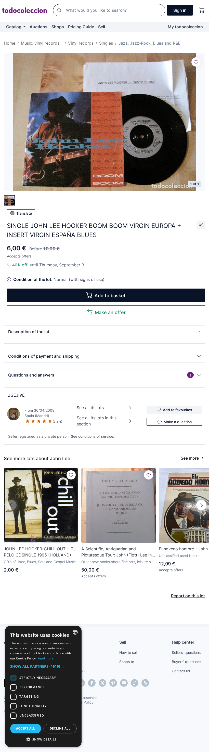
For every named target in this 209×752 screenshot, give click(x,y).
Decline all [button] (60, 728)
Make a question (178, 422)
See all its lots (90, 407)
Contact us (181, 671)
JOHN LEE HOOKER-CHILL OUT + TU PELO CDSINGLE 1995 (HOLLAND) (40, 551)
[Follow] (196, 62)
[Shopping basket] (202, 10)
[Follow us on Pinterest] (113, 683)
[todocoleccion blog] (145, 683)
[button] (104, 332)
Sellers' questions (186, 652)
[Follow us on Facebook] (92, 683)
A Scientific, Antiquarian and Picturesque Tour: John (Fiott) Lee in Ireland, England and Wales (116, 552)
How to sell (128, 652)
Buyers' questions (186, 661)
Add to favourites (177, 410)
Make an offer (110, 312)
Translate (24, 213)
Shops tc (126, 661)
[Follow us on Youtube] (124, 683)
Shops (57, 26)
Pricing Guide (81, 26)
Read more (45, 658)
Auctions (38, 26)
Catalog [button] (14, 26)
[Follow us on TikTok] (134, 683)
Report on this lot (188, 595)
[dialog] (43, 686)
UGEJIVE (16, 395)
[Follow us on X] (102, 683)
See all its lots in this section (96, 420)
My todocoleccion (185, 26)
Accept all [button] (25, 728)
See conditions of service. (92, 436)
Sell (101, 26)
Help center (183, 642)
